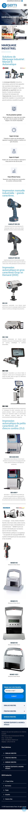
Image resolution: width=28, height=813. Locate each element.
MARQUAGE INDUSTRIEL (10, 717)
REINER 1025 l (14, 674)
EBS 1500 (5, 337)
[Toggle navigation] (25, 5)
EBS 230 (4, 303)
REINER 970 (14, 601)
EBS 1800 (5, 406)
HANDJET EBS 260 (14, 258)
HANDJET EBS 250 (14, 224)
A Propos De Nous (9, 781)
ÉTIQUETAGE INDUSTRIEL (10, 711)
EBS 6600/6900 (14, 457)
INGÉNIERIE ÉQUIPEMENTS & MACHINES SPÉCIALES (14, 723)
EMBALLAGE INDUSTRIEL (10, 705)
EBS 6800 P (14, 492)
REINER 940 (14, 563)
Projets (7, 790)
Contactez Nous (8, 799)
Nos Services (8, 786)
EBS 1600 (5, 371)
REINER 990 (14, 643)
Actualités (7, 794)
